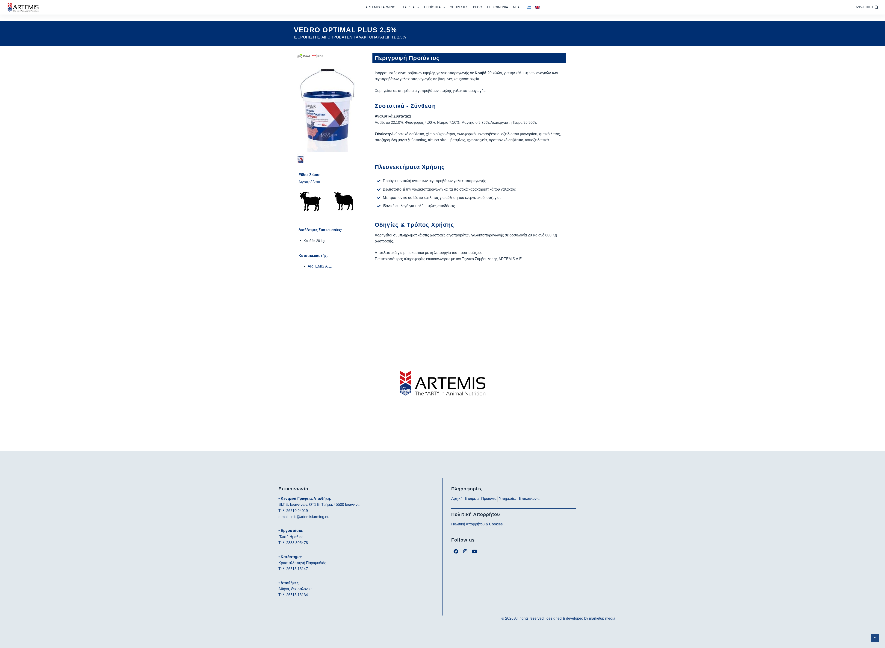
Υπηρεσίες (459, 7)
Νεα (516, 7)
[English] (537, 7)
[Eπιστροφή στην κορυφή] (875, 638)
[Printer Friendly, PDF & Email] (310, 56)
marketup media (602, 618)
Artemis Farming (380, 7)
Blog (477, 7)
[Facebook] (455, 551)
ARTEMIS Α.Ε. (320, 266)
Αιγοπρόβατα (309, 182)
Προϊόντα (432, 7)
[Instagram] (465, 551)
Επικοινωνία (497, 7)
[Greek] (529, 7)
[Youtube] (474, 551)
